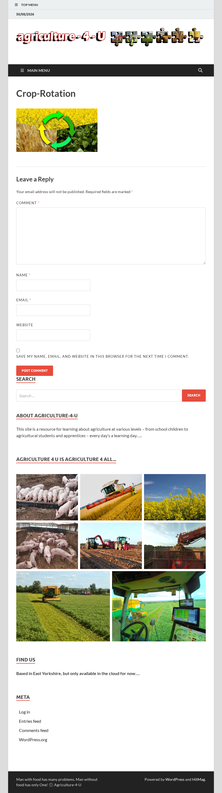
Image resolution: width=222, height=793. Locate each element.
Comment (28, 203)
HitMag (198, 779)
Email (23, 300)
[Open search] (200, 70)
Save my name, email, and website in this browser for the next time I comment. (102, 356)
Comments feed (33, 730)
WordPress (174, 779)
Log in (24, 711)
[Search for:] (111, 395)
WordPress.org (33, 739)
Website (24, 325)
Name (23, 275)
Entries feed (30, 721)
